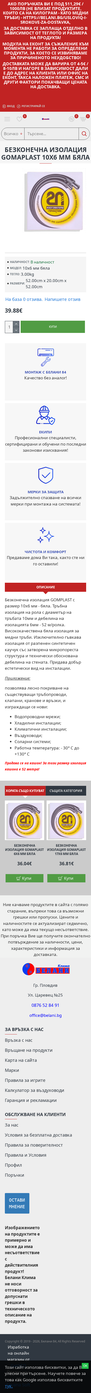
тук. (9, 1386)
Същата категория (66, 791)
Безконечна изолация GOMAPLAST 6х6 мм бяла (24, 850)
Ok (85, 1366)
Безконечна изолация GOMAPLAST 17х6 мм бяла (66, 850)
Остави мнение (17, 1203)
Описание (45, 587)
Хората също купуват (25, 791)
